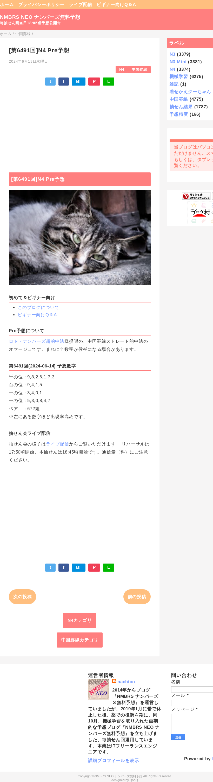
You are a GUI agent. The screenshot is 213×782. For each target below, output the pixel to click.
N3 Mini (178, 61)
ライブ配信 (80, 4)
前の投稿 (137, 596)
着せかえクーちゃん (190, 91)
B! (78, 81)
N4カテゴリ (80, 620)
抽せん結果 (181, 106)
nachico (126, 681)
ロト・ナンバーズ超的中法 (36, 341)
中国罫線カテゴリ (79, 639)
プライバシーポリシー (41, 4)
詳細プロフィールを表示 (113, 760)
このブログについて (38, 307)
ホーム (7, 4)
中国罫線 (139, 70)
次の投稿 (22, 596)
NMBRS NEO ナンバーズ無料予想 (40, 17)
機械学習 (179, 76)
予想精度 (179, 114)
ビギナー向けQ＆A (116, 4)
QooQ (134, 780)
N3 (173, 54)
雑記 (174, 84)
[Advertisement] (80, 126)
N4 (121, 70)
